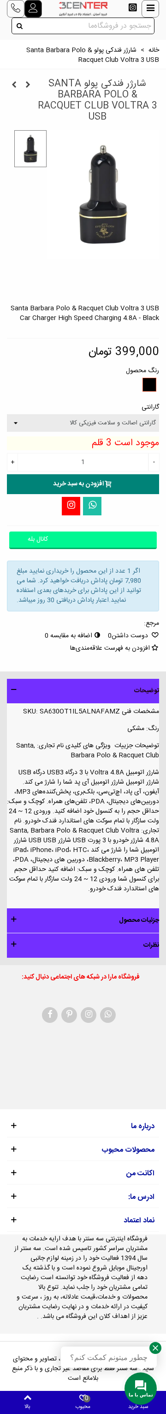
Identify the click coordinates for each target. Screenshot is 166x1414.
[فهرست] (150, 9)
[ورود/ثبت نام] (33, 9)
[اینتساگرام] (133, 9)
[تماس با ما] (15, 9)
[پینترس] (69, 1015)
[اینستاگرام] (71, 506)
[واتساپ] (92, 506)
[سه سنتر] (83, 9)
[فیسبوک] (50, 1015)
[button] (83, 691)
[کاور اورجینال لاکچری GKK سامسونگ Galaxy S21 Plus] (28, 85)
